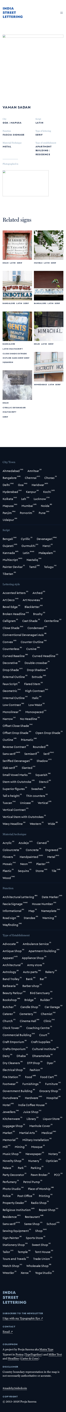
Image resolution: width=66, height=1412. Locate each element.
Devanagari (19, 407)
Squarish (8, 362)
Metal (7, 146)
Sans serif (17, 357)
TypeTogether (33, 1354)
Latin (39, 122)
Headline (13, 1358)
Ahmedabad (40, 384)
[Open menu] (61, 13)
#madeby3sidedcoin (15, 1388)
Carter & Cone (29, 1358)
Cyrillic (7, 407)
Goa (5, 122)
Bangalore (9, 303)
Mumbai (38, 262)
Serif (39, 134)
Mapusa (16, 122)
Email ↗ (8, 1331)
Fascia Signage (13, 134)
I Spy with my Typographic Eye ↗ (23, 1318)
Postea (19, 1354)
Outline (7, 357)
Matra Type (46, 1349)
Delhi (6, 262)
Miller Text (55, 1354)
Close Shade (10, 353)
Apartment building (43, 148)
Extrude (22, 353)
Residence (42, 154)
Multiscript (16, 348)
